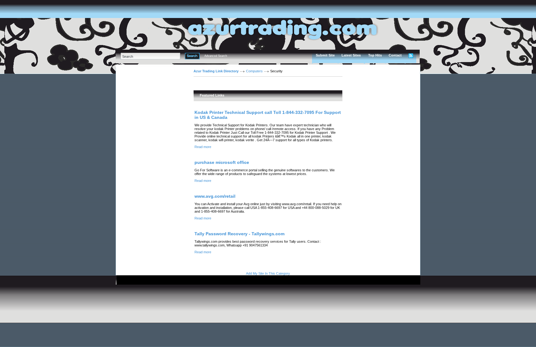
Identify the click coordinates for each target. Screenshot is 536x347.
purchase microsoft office (221, 162)
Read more (202, 147)
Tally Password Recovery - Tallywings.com (239, 233)
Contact (395, 55)
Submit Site (325, 55)
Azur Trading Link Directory (216, 71)
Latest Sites (351, 55)
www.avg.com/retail (214, 196)
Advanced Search (215, 55)
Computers (254, 71)
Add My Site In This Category (268, 273)
